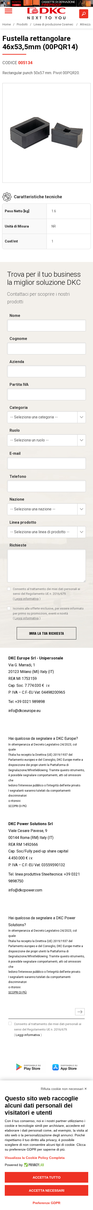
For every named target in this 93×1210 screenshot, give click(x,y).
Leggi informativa (27, 598)
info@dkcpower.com (25, 890)
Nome (15, 315)
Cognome (18, 338)
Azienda (17, 361)
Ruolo (15, 430)
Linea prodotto (23, 522)
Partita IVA (19, 384)
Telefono (18, 476)
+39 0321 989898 (30, 701)
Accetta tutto (47, 1177)
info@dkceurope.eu (24, 710)
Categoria (19, 407)
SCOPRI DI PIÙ (17, 806)
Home (6, 24)
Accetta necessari (46, 1190)
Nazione (17, 499)
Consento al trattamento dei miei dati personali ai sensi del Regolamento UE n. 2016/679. (46, 593)
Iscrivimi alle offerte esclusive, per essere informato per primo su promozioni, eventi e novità (48, 613)
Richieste (18, 545)
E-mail (15, 453)
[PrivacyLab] (33, 1164)
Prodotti (22, 24)
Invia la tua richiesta (46, 633)
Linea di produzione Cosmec (54, 24)
